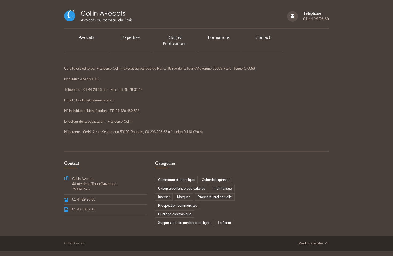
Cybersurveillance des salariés (181, 188)
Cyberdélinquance (215, 180)
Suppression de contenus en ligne (184, 223)
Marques (183, 197)
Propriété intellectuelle (215, 197)
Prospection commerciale (177, 206)
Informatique (222, 188)
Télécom (224, 223)
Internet (164, 197)
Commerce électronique (176, 180)
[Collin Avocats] (99, 16)
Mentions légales (311, 243)
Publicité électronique (174, 214)
